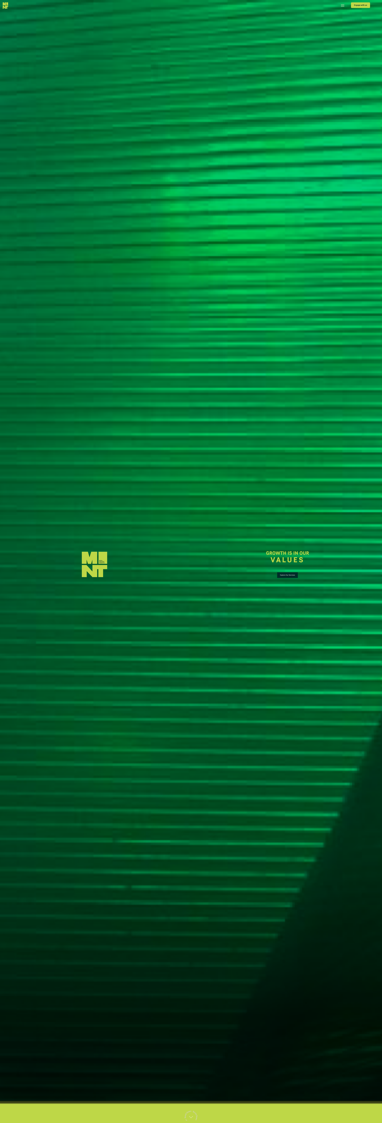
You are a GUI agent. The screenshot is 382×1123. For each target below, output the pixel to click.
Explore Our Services (287, 575)
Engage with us (360, 5)
